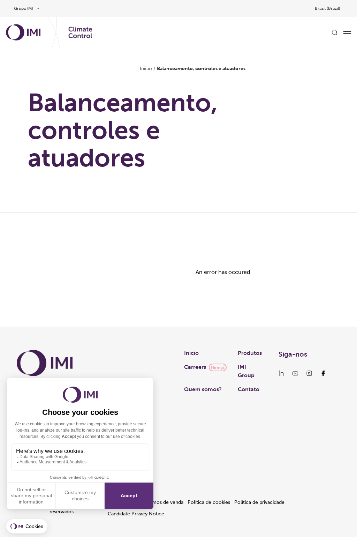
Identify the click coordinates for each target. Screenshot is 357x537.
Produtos (250, 353)
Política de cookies (209, 502)
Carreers (195, 367)
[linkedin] (281, 373)
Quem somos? (203, 389)
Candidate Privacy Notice (136, 514)
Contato (248, 389)
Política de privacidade (259, 502)
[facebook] (323, 373)
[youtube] (295, 373)
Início (146, 69)
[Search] (334, 32)
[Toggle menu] (347, 32)
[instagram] (309, 373)
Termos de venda (164, 502)
